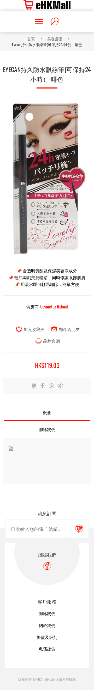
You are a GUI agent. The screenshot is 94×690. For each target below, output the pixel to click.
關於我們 (47, 625)
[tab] (47, 412)
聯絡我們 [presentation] (47, 429)
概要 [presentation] (47, 412)
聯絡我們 (47, 613)
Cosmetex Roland (54, 306)
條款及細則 (47, 637)
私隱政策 (47, 649)
